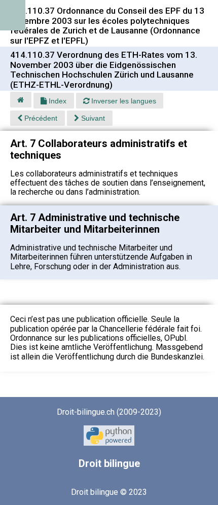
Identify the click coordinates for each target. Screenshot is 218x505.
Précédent (39, 118)
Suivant (92, 118)
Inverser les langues (122, 101)
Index (56, 101)
